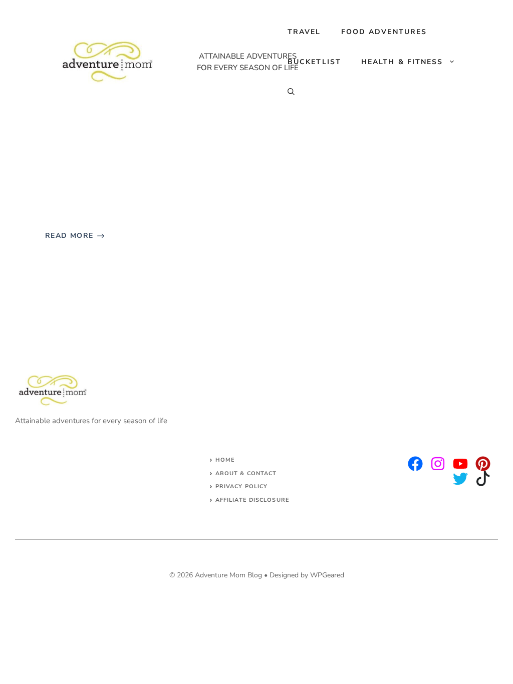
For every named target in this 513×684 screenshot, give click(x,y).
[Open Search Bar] (291, 92)
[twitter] (437, 463)
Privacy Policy (241, 486)
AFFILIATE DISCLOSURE (252, 500)
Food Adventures (384, 32)
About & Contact (246, 473)
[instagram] (415, 463)
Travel (304, 32)
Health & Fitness (402, 62)
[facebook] (460, 463)
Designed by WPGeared (307, 575)
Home (225, 460)
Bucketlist (314, 62)
